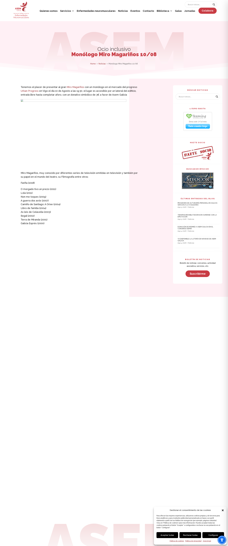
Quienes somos (49, 11)
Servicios (65, 11)
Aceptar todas (167, 535)
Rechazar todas (190, 535)
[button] (222, 510)
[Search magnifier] (214, 4)
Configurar (213, 535)
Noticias (123, 11)
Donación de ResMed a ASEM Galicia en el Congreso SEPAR (195, 228)
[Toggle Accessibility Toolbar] (222, 540)
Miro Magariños (75, 87)
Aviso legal (207, 541)
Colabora (207, 10)
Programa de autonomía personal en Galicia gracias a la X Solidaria (197, 204)
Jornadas (189, 11)
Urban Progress (30, 90)
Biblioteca (163, 11)
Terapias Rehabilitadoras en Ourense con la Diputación (197, 216)
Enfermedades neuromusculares (96, 11)
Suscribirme (198, 273)
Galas (178, 11)
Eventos (135, 11)
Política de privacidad (193, 541)
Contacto (148, 11)
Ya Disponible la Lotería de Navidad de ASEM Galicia (197, 240)
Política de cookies (177, 541)
